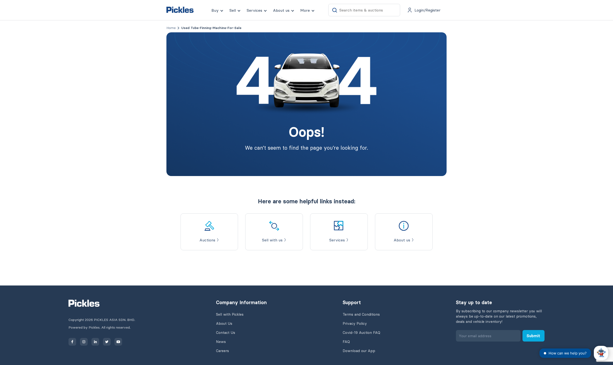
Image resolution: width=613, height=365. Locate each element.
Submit (533, 335)
